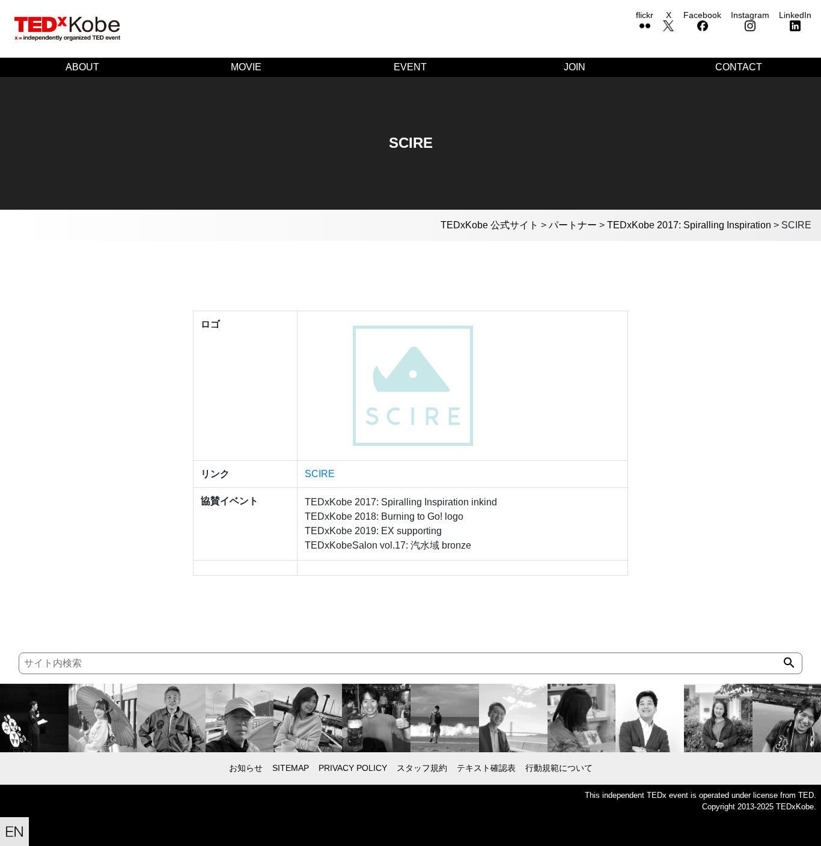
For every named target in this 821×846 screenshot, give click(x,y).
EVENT (410, 67)
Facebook (702, 15)
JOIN (574, 67)
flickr (644, 15)
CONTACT (738, 67)
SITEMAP (290, 768)
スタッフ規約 (422, 768)
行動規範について (559, 768)
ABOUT (82, 67)
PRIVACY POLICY (353, 768)
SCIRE (320, 474)
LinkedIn (795, 15)
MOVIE (246, 67)
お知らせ (246, 768)
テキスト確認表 (486, 768)
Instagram (750, 15)
